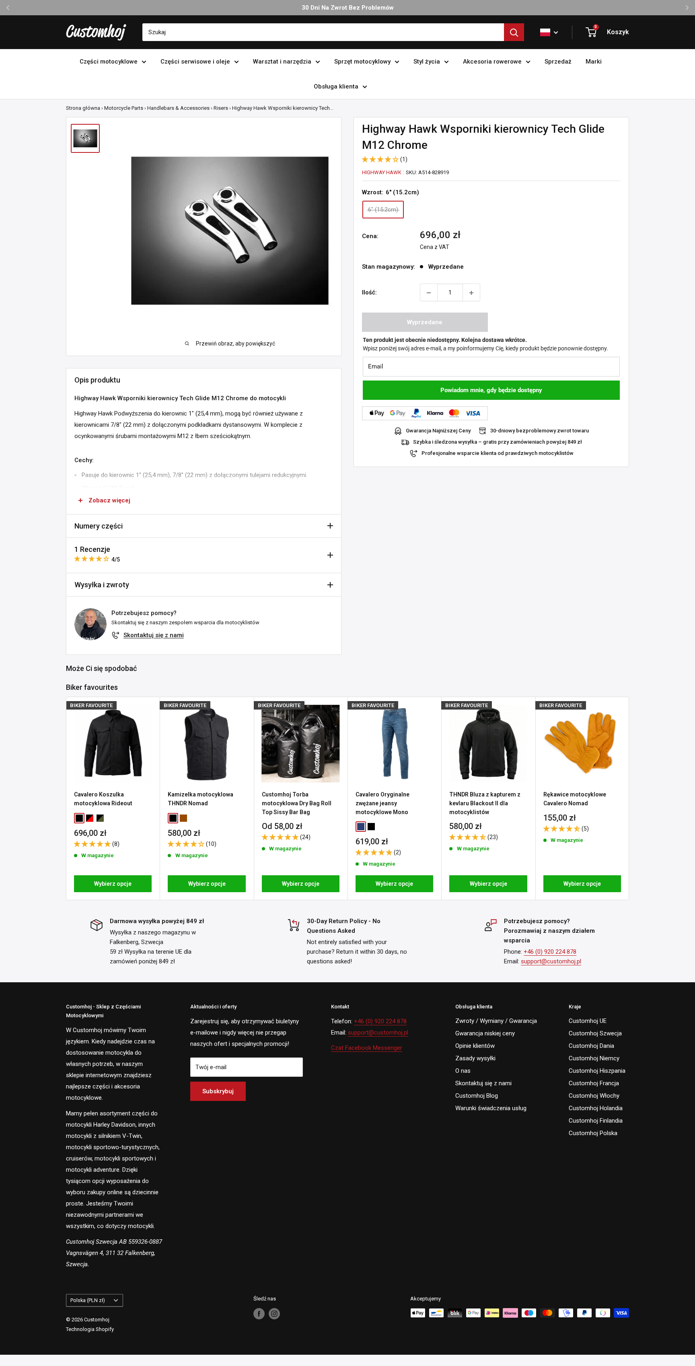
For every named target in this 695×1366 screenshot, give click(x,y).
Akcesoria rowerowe (492, 61)
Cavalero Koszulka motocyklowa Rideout (103, 798)
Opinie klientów (475, 1045)
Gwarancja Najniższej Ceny (438, 431)
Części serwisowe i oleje (195, 61)
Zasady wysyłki (475, 1058)
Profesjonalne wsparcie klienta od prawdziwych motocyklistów (498, 454)
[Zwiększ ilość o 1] (471, 292)
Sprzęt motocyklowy (362, 61)
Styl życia (426, 61)
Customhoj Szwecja (595, 1033)
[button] (381, 159)
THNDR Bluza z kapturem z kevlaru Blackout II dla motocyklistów (484, 803)
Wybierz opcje (113, 883)
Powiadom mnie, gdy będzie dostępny (491, 390)
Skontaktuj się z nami (153, 635)
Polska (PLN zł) (87, 1300)
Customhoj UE (588, 1020)
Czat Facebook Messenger (366, 1047)
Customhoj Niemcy (594, 1058)
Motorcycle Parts (123, 108)
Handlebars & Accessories (178, 108)
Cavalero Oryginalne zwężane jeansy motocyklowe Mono (382, 803)
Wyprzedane (424, 322)
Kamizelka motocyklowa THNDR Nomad (200, 798)
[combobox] (323, 32)
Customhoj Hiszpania (597, 1070)
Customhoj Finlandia (596, 1120)
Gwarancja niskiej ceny (485, 1033)
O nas (463, 1070)
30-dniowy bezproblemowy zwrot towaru (539, 431)
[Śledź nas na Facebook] (259, 1313)
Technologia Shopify (90, 1329)
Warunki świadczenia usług (490, 1108)
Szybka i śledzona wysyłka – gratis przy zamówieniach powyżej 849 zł (497, 442)
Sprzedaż (558, 61)
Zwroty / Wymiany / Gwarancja (496, 1020)
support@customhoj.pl (551, 961)
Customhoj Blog (476, 1095)
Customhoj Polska (593, 1133)
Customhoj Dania (591, 1045)
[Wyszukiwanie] (514, 32)
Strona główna (83, 108)
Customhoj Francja (594, 1083)
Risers (221, 108)
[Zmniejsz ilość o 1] (428, 292)
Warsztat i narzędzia (282, 61)
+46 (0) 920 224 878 (550, 951)
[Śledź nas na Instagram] (274, 1313)
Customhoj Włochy (594, 1095)
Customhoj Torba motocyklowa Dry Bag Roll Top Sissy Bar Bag (296, 803)
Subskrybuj (218, 1091)
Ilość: (369, 292)
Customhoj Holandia (596, 1108)
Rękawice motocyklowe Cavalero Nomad (574, 798)
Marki (594, 61)
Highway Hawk (381, 172)
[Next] (629, 798)
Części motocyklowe (109, 61)
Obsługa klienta (336, 86)
